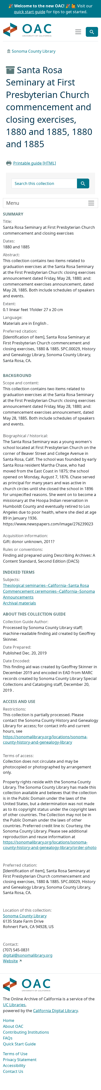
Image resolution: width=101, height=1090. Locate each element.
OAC (27, 30)
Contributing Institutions (26, 1032)
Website (10, 961)
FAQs (8, 1038)
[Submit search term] (83, 183)
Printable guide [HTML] (34, 163)
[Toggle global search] (92, 32)
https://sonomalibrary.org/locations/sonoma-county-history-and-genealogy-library (45, 739)
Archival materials (19, 603)
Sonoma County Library (33, 51)
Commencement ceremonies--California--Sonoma (49, 591)
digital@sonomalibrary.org (27, 955)
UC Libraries (14, 1004)
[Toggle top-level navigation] (78, 32)
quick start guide (29, 11)
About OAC (13, 1026)
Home (8, 1020)
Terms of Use (15, 1053)
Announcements (18, 597)
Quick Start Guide (19, 1044)
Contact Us (13, 1071)
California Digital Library (55, 1010)
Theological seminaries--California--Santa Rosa (46, 585)
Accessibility (14, 1065)
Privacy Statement (20, 1059)
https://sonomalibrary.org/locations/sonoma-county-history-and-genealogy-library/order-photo (50, 844)
